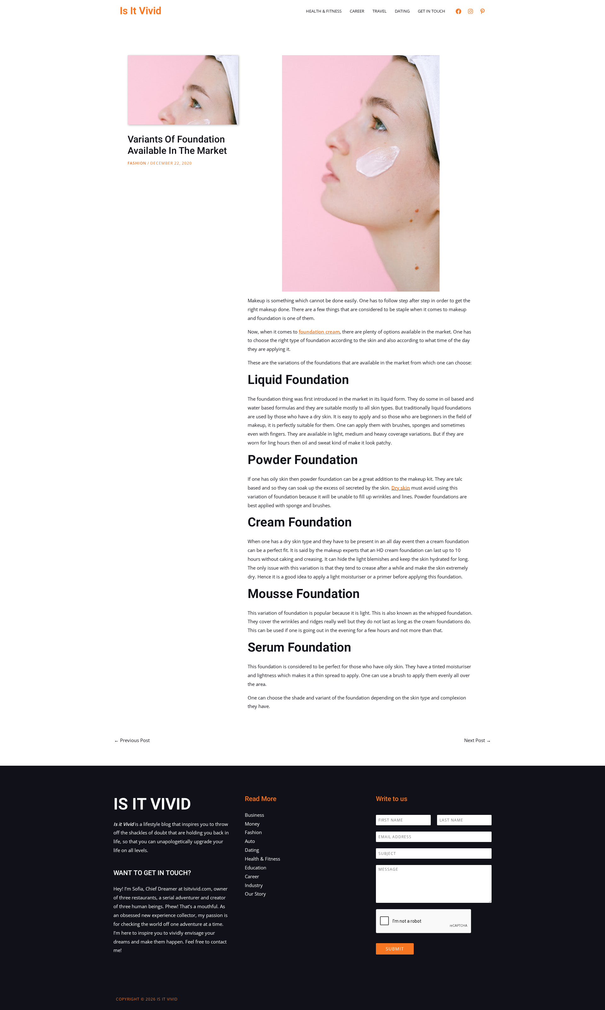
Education (255, 867)
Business (254, 815)
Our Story (255, 894)
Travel (379, 11)
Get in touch (431, 11)
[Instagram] (470, 11)
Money (252, 824)
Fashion (137, 163)
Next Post (477, 740)
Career (357, 11)
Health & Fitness (324, 11)
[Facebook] (458, 11)
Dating (402, 11)
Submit (395, 949)
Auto (250, 841)
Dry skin (400, 488)
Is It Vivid (140, 10)
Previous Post (132, 740)
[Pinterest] (482, 11)
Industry (254, 885)
